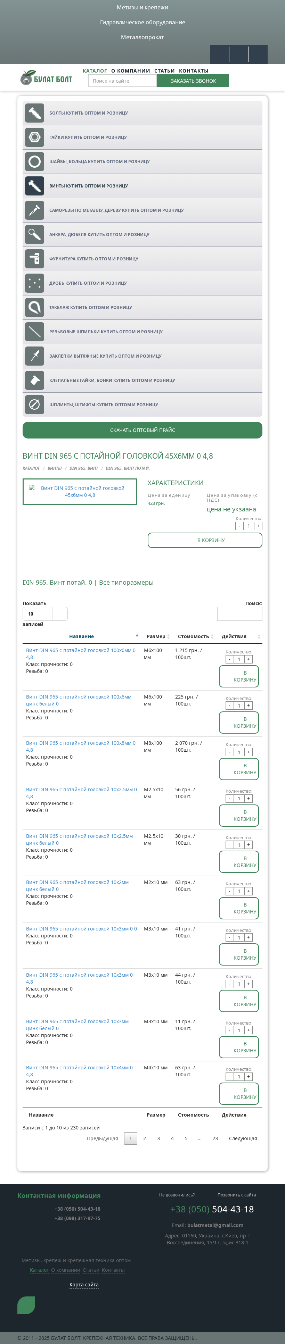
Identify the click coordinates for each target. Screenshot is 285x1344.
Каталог (95, 70)
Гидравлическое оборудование (142, 22)
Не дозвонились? (177, 1195)
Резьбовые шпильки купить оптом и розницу (106, 332)
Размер (156, 636)
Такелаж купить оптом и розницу (90, 307)
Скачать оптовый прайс (142, 430)
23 (215, 1138)
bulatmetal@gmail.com (215, 1225)
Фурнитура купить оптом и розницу (93, 259)
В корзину (211, 540)
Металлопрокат (142, 37)
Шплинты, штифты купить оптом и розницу (103, 405)
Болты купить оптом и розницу (88, 113)
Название (81, 636)
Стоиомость (193, 636)
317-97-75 (77, 1218)
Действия (234, 636)
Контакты (194, 70)
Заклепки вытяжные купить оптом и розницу (105, 356)
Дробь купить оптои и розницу (88, 283)
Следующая (243, 1138)
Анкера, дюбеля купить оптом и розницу (99, 234)
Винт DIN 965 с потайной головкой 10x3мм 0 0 (81, 928)
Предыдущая (102, 1138)
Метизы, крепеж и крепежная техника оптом (76, 1260)
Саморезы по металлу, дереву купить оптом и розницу (116, 210)
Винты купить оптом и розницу (88, 186)
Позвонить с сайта (237, 1195)
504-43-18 (77, 1208)
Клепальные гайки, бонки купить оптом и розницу (112, 380)
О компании (130, 70)
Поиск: (253, 603)
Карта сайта (84, 1284)
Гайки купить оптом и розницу (88, 137)
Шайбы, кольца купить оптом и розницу (99, 162)
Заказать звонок (193, 80)
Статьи (164, 70)
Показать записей (35, 614)
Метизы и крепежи (142, 7)
